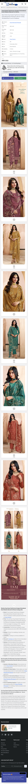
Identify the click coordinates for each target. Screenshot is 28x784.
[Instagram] (5, 734)
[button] (17, 74)
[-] (3, 75)
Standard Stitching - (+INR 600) (10, 71)
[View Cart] (25, 4)
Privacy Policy (4, 748)
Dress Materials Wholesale (12, 7)
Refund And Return (5, 752)
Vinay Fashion (13, 39)
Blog (2, 746)
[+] (8, 75)
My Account (16, 740)
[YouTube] (8, 734)
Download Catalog (8, 78)
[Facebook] (2, 734)
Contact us (11, 639)
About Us (3, 742)
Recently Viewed (5, 721)
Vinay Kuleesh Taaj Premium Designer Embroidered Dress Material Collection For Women (13, 726)
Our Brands (3, 744)
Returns (15, 746)
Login (15, 742)
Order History (16, 744)
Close (23, 773)
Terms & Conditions (5, 750)
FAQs (2, 754)
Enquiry (21, 78)
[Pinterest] (11, 734)
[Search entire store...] (22, 4)
